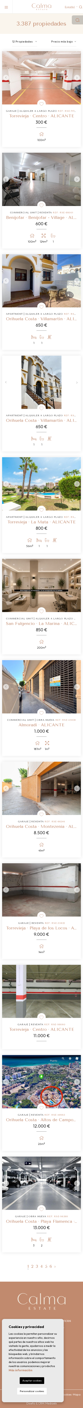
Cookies (66, 1394)
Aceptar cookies (32, 1380)
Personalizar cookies (32, 1391)
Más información (20, 1370)
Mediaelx (51, 1403)
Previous (6, 77)
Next (77, 77)
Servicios (64, 1320)
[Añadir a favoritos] (41, 104)
